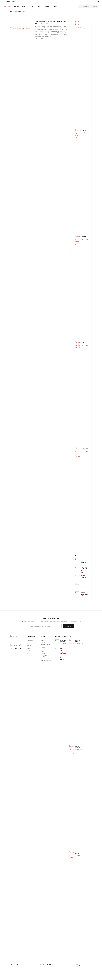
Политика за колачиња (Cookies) (32, 644)
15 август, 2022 (39, 38)
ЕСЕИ (42, 646)
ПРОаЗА (43, 653)
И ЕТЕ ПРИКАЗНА (45, 647)
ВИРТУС (43, 642)
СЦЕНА (42, 658)
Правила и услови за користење (32, 647)
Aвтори (32, 6)
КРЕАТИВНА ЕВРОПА (46, 660)
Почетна (4, 8)
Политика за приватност (30, 641)
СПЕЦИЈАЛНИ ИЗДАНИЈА (44, 656)
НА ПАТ (43, 649)
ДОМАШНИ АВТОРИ (46, 644)
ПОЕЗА (42, 651)
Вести (39, 6)
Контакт (54, 6)
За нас (47, 6)
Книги (3, 12)
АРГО (42, 640)
